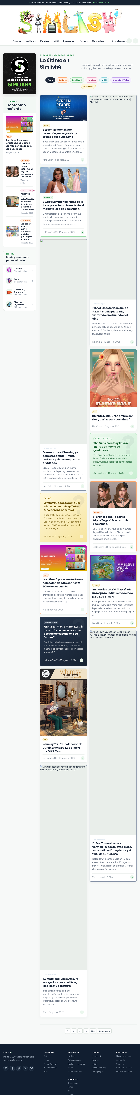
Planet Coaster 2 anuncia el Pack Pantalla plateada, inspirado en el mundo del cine (110, 313)
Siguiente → (104, 1031)
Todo (50, 80)
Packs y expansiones (76, 1064)
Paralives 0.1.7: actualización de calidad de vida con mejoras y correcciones (27, 201)
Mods (46, 1060)
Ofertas (71, 1068)
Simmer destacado (124, 1056)
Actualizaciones (74, 1060)
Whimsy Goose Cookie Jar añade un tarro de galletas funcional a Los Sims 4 (62, 506)
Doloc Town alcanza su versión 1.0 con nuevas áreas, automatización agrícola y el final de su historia (112, 849)
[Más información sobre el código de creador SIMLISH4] (19, 73)
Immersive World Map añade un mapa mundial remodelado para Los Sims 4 (112, 593)
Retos (83, 41)
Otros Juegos (118, 41)
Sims (46, 1072)
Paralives (44, 41)
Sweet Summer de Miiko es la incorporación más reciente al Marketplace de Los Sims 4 (63, 205)
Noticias (17, 41)
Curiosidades (99, 41)
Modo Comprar (50, 1064)
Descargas (68, 41)
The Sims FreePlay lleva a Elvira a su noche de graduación (110, 446)
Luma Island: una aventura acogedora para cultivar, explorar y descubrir (60, 982)
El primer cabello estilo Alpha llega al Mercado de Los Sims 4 (27, 170)
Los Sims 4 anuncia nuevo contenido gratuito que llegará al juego (26, 231)
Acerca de (120, 1060)
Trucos (71, 1091)
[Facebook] (12, 1068)
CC (45, 1056)
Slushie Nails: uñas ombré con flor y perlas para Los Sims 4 (112, 417)
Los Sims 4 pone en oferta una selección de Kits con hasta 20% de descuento (19, 144)
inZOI (56, 41)
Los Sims (30, 41)
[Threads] (18, 1068)
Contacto (120, 1064)
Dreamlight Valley (121, 80)
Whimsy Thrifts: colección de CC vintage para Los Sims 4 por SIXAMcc (62, 747)
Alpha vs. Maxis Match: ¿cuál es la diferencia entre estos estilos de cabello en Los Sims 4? (63, 632)
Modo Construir (50, 1068)
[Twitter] (5, 1068)
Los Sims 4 (77, 80)
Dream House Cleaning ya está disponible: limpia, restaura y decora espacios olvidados (61, 458)
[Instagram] (25, 1068)
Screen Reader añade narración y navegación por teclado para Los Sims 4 (61, 133)
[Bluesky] (31, 1068)
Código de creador (124, 1068)
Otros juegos (97, 1072)
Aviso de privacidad (124, 1072)
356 (93, 1031)
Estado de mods (75, 1072)
